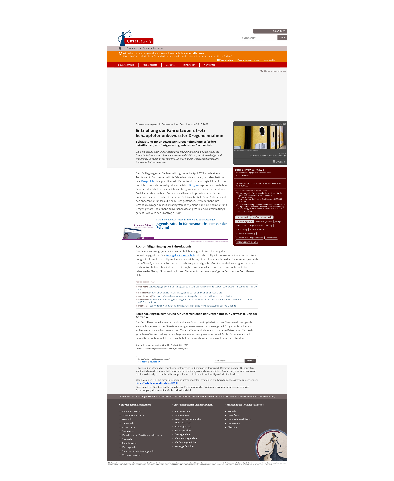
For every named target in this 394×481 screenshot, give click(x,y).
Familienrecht (129, 443)
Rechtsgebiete (150, 64)
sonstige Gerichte (184, 446)
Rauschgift (241, 225)
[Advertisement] (197, 96)
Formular (269, 464)
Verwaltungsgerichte (186, 438)
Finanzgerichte (183, 430)
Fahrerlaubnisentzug (245, 233)
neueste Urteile (126, 64)
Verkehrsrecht (242, 217)
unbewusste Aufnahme (247, 241)
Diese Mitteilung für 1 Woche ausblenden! (247, 60)
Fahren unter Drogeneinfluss (249, 237)
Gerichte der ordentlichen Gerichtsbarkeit (188, 421)
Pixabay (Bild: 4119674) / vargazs (246, 150)
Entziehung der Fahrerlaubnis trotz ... (146, 48)
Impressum (234, 423)
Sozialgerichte (182, 434)
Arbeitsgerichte (183, 426)
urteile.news (126, 463)
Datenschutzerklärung (239, 419)
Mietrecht (127, 419)
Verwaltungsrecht (244, 221)
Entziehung (241, 229)
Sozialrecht (128, 431)
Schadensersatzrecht (133, 415)
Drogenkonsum (256, 225)
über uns (232, 427)
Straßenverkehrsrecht (262, 217)
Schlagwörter (182, 415)
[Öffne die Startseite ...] (146, 38)
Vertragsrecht (129, 447)
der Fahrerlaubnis (258, 229)
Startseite (143, 361)
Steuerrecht (128, 423)
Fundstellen (189, 64)
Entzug (269, 225)
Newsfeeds (233, 415)
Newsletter (209, 64)
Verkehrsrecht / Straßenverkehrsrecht (142, 435)
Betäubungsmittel (264, 221)
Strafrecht (127, 439)
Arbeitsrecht (128, 427)
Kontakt (232, 411)
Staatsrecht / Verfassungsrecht (138, 451)
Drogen (278, 221)
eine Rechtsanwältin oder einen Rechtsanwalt (173, 464)
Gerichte (170, 64)
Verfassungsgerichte (185, 442)
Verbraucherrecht (131, 455)
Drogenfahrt (271, 237)
